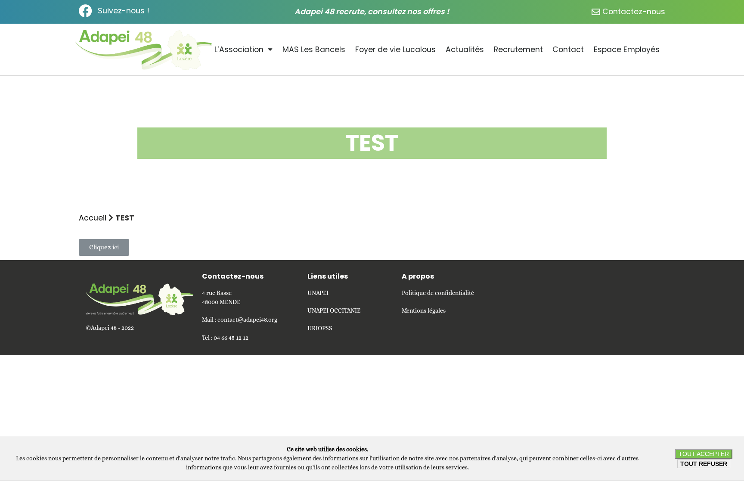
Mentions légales (424, 310)
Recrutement (518, 49)
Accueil (92, 218)
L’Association (239, 49)
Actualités (465, 49)
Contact (568, 49)
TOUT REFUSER (703, 463)
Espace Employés (627, 49)
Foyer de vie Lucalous (395, 49)
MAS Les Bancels (313, 49)
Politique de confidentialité (438, 292)
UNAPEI (318, 292)
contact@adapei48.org (247, 319)
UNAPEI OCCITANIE (333, 310)
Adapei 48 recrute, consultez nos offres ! (371, 11)
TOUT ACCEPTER (704, 453)
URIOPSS (319, 328)
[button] (104, 247)
